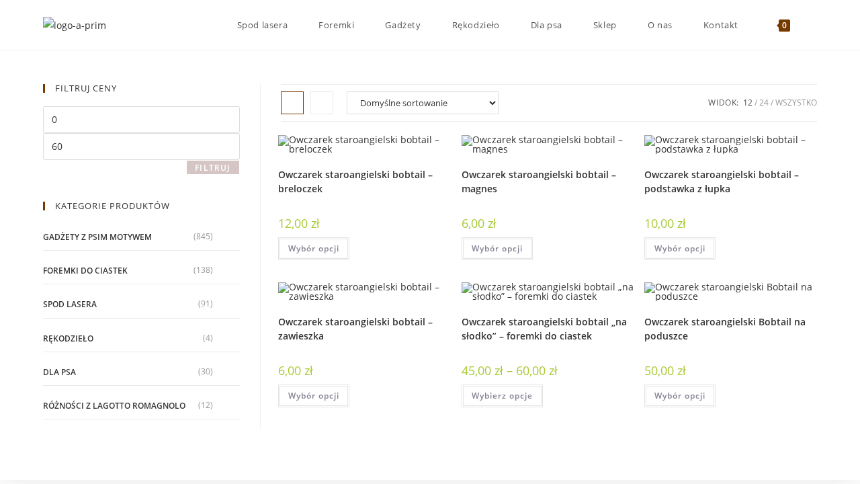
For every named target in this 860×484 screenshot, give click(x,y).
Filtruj (212, 167)
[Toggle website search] (813, 25)
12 (747, 102)
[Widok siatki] (292, 102)
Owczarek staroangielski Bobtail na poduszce (725, 328)
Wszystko (796, 102)
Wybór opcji (313, 248)
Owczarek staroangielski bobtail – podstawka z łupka (721, 181)
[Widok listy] (321, 102)
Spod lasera (70, 304)
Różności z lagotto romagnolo (114, 405)
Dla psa (59, 372)
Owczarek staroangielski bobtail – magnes (539, 181)
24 (764, 102)
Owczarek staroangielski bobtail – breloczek (355, 181)
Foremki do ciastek (85, 270)
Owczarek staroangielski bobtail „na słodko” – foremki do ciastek (544, 328)
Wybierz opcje (502, 395)
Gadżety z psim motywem (97, 237)
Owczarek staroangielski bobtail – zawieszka (355, 328)
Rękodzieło (68, 338)
